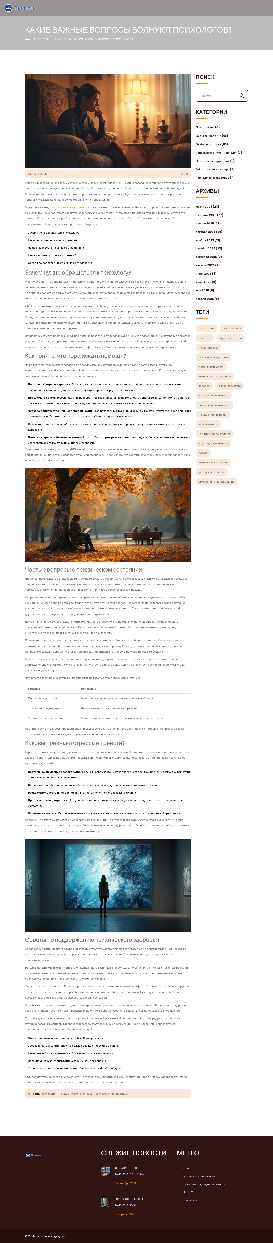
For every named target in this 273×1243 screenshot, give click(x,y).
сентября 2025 (209, 257)
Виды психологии (212, 136)
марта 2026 (207, 207)
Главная (41, 39)
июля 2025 (206, 274)
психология (206, 328)
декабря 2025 (209, 232)
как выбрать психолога (214, 395)
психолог (205, 338)
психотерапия (232, 328)
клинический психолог (213, 462)
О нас (187, 1168)
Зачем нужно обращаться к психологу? (53, 233)
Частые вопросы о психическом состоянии (56, 248)
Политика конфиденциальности (204, 1184)
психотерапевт (208, 348)
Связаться (190, 1200)
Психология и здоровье (215, 161)
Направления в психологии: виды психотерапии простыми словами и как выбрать (134, 1171)
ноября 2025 (208, 240)
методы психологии (212, 472)
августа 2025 (208, 265)
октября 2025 (209, 248)
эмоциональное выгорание (216, 482)
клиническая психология (215, 376)
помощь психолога (211, 367)
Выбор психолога (212, 144)
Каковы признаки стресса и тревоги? (52, 255)
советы (203, 453)
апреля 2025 (207, 299)
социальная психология (214, 405)
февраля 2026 (209, 215)
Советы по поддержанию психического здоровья (60, 263)
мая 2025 (205, 290)
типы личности (208, 424)
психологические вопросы (76, 1094)
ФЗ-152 (188, 1192)
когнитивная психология (215, 434)
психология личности (213, 415)
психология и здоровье (215, 178)
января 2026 (208, 223)
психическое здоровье (213, 357)
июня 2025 (206, 282)
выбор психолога (229, 386)
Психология (208, 127)
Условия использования (199, 1176)
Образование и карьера (215, 169)
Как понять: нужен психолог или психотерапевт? (128, 1202)
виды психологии (230, 338)
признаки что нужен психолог (219, 153)
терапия (204, 386)
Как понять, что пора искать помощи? (52, 240)
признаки (122, 1094)
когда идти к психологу (213, 443)
